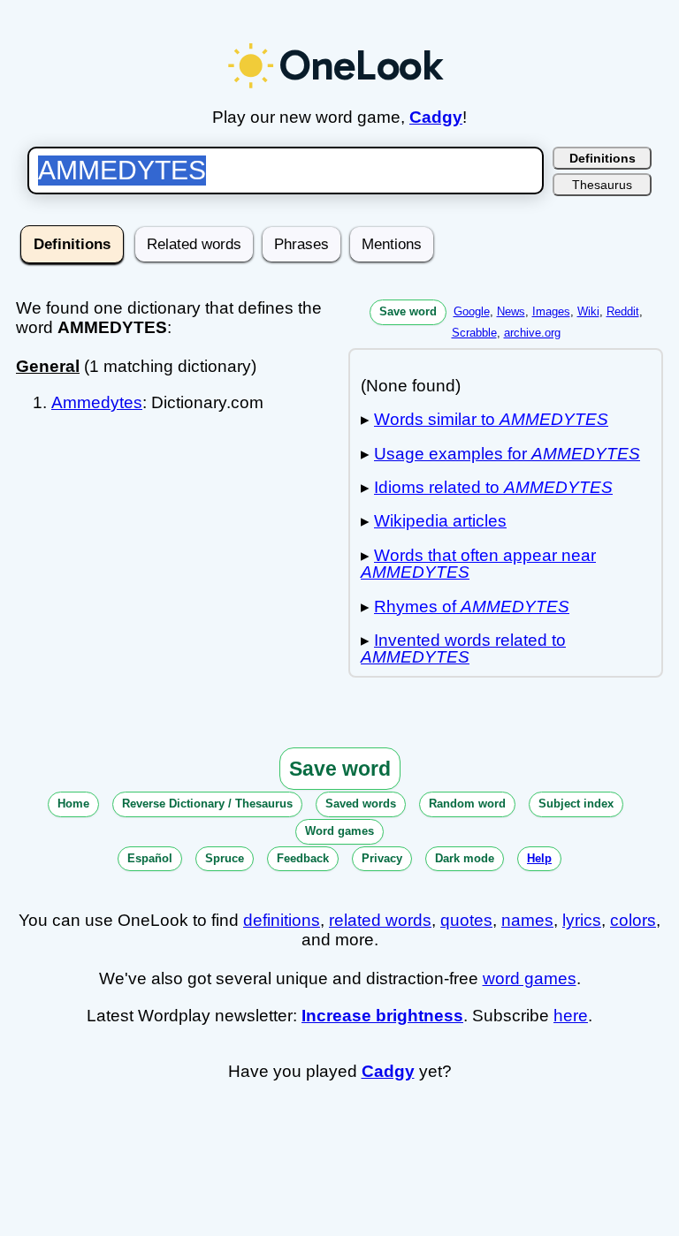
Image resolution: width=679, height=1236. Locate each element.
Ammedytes (96, 402)
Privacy (382, 858)
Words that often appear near (478, 563)
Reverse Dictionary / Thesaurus (207, 803)
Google (472, 311)
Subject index (576, 803)
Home (73, 803)
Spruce (224, 858)
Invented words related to (463, 648)
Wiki (588, 311)
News (511, 311)
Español (149, 858)
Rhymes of (471, 606)
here (570, 1015)
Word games (339, 831)
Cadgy (435, 117)
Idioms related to (493, 487)
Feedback (303, 858)
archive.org (532, 332)
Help (539, 858)
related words (380, 920)
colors (633, 920)
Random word (467, 803)
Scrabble (474, 332)
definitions (281, 920)
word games (529, 978)
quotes (466, 920)
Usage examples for (507, 453)
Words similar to (491, 419)
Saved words (360, 803)
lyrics (581, 920)
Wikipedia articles (440, 521)
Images (551, 311)
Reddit (623, 311)
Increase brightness (382, 1015)
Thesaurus (602, 185)
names (527, 920)
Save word (408, 311)
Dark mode (464, 858)
